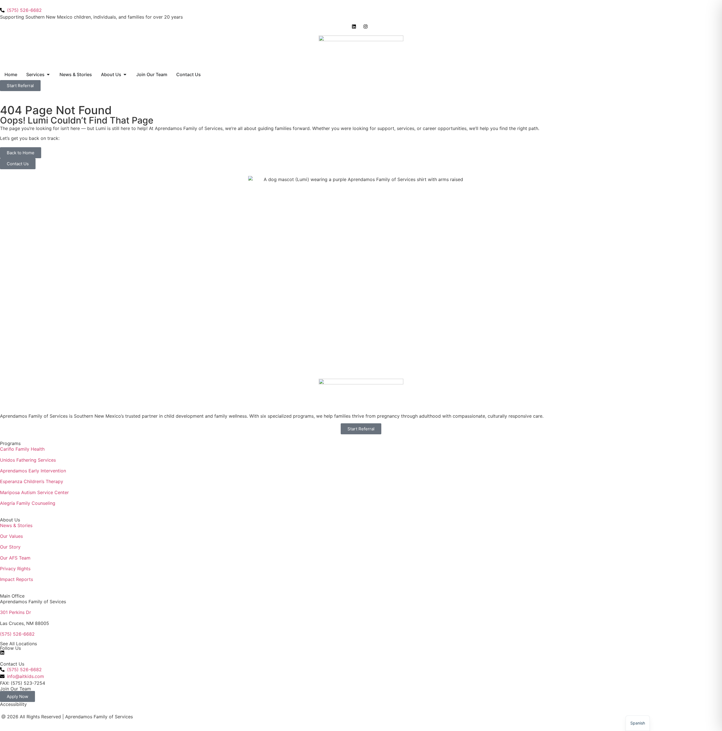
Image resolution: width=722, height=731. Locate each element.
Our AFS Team (15, 558)
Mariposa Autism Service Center (34, 492)
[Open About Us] (125, 74)
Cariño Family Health (22, 449)
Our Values (11, 536)
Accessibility (13, 704)
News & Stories (16, 525)
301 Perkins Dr (15, 612)
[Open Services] (48, 74)
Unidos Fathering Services (28, 460)
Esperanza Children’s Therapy (31, 481)
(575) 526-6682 (17, 634)
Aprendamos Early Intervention (33, 471)
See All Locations (18, 643)
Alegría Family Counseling (27, 503)
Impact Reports (16, 579)
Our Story (10, 547)
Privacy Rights (15, 568)
